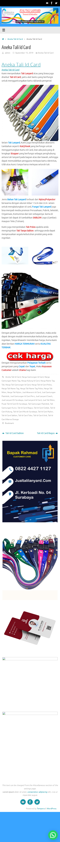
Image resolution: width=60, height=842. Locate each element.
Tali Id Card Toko (25, 415)
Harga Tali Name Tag (10, 388)
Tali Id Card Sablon (9, 415)
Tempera (41, 808)
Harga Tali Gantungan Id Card (18, 384)
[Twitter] (56, 3)
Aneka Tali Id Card (15, 39)
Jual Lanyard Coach (44, 396)
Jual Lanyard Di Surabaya (12, 400)
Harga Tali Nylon (14, 392)
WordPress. (52, 808)
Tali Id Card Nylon (45, 411)
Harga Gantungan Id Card (33, 377)
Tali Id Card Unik (40, 415)
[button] (53, 835)
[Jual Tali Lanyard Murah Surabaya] (51, 3)
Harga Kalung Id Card (30, 381)
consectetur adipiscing (37, 792)
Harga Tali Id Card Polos (42, 384)
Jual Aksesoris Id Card (31, 392)
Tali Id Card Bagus (25, 408)
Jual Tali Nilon (49, 400)
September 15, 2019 (24, 53)
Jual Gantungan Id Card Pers (22, 396)
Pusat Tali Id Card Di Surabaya (14, 404)
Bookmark (9, 423)
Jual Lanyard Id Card (33, 400)
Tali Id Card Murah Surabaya (25, 411)
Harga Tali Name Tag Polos (31, 388)
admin (7, 53)
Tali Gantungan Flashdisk (38, 404)
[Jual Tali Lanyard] (47, 3)
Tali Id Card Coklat (41, 408)
